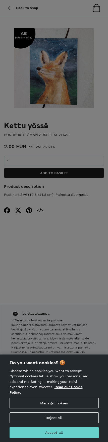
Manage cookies (54, 403)
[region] (54, 398)
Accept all (54, 432)
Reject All (54, 418)
